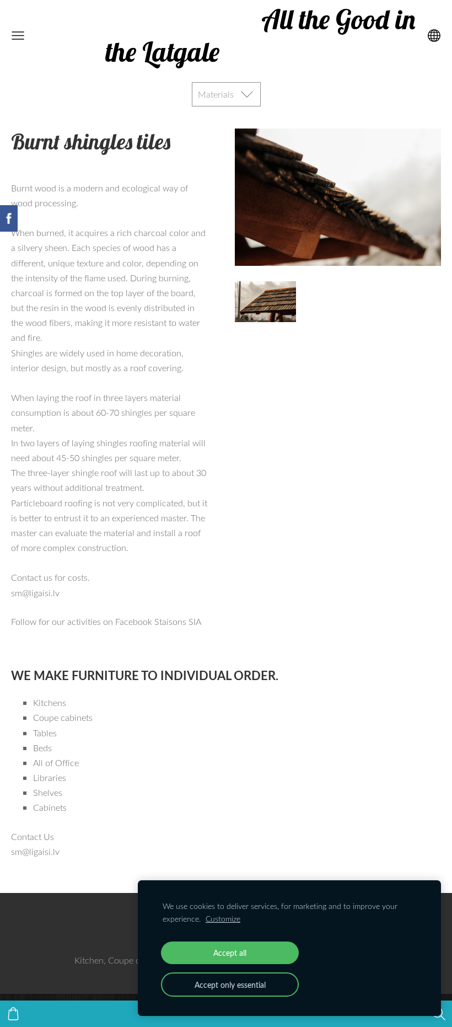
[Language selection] (434, 35)
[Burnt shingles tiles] (265, 301)
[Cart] (13, 1014)
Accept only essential (230, 984)
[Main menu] (18, 35)
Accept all (229, 952)
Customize (223, 918)
